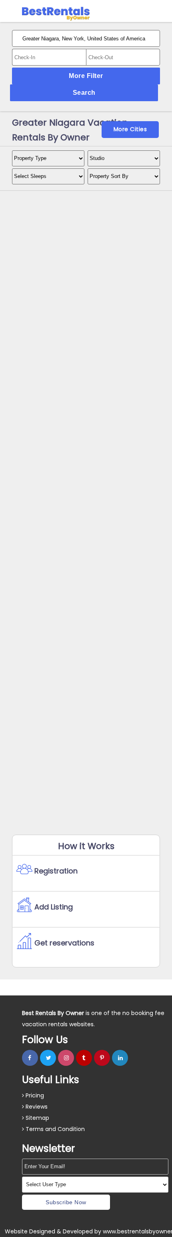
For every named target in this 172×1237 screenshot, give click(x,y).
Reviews (36, 1107)
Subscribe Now (66, 1202)
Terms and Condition (54, 1129)
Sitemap (36, 1118)
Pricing (34, 1095)
